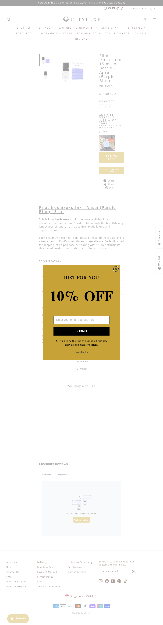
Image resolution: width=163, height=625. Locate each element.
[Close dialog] (115, 268)
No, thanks (81, 352)
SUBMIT (81, 331)
